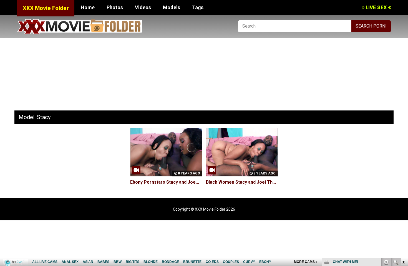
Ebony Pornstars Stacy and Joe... (164, 182)
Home (88, 7)
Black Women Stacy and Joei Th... (241, 182)
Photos (115, 7)
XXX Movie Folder (46, 8)
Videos (143, 7)
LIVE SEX (376, 7)
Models (171, 7)
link (403, 179)
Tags (197, 7)
